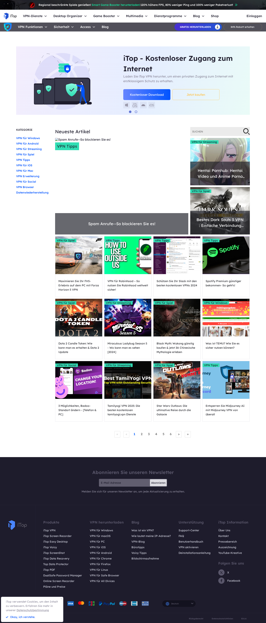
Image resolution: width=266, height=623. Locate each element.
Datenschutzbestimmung (33, 610)
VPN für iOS (24, 165)
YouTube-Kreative (230, 553)
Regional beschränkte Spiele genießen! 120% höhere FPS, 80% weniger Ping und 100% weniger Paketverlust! (136, 5)
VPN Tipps (23, 160)
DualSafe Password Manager (62, 575)
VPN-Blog (138, 541)
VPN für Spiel (25, 154)
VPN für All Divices (102, 581)
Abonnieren (158, 482)
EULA (244, 618)
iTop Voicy (50, 547)
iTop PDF (49, 570)
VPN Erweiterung (27, 176)
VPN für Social (26, 181)
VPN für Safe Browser (104, 575)
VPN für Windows (28, 138)
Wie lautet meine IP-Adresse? (151, 536)
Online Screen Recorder (58, 581)
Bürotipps (137, 547)
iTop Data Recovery (56, 558)
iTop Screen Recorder (57, 536)
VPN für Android (27, 143)
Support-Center (189, 530)
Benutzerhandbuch (191, 541)
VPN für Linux (99, 570)
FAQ (181, 536)
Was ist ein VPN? (142, 530)
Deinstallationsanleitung (195, 553)
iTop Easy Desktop (55, 541)
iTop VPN (49, 530)
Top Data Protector (56, 564)
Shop (215, 16)
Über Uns (224, 530)
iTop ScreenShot (54, 553)
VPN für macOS (100, 536)
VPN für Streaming (29, 149)
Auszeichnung (227, 547)
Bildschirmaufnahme (145, 558)
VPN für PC (97, 541)
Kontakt (223, 536)
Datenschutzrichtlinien (222, 618)
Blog (105, 27)
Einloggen (254, 16)
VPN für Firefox (100, 564)
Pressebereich (227, 541)
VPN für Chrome (101, 558)
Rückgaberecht (196, 618)
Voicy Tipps (139, 553)
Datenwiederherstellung (32, 192)
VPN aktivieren (188, 547)
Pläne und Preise (54, 586)
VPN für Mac (24, 171)
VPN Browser (25, 187)
